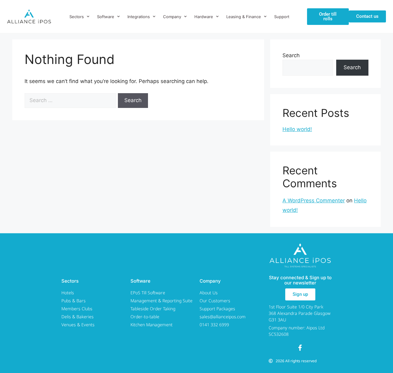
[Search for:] (71, 100)
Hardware (203, 16)
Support (281, 16)
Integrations (138, 16)
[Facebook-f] (300, 347)
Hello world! (297, 129)
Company (172, 16)
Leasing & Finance (243, 16)
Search (291, 55)
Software (105, 16)
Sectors (76, 16)
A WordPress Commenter (313, 200)
